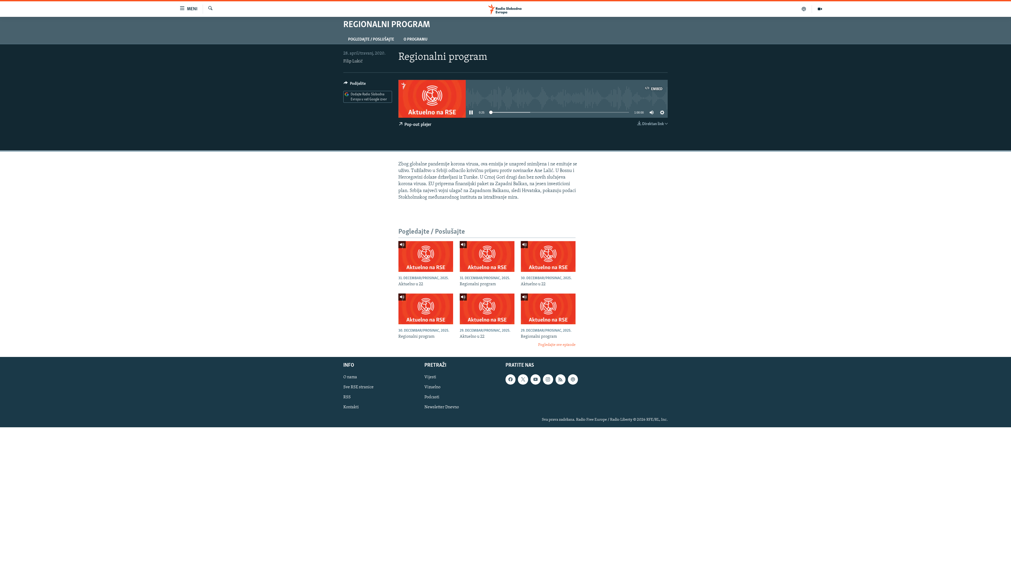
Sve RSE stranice (358, 387)
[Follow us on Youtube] (536, 379)
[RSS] (561, 379)
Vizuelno (432, 387)
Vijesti (430, 377)
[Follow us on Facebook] (511, 379)
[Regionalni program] (487, 256)
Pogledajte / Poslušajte (371, 39)
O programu (416, 39)
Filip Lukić (353, 61)
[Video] (820, 9)
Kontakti (351, 407)
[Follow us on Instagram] (548, 379)
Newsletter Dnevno (441, 407)
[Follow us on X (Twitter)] (523, 379)
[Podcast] (804, 9)
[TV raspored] (573, 379)
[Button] (355, 85)
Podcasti (431, 397)
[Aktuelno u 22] (425, 256)
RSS (347, 397)
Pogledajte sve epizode (557, 345)
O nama (350, 377)
